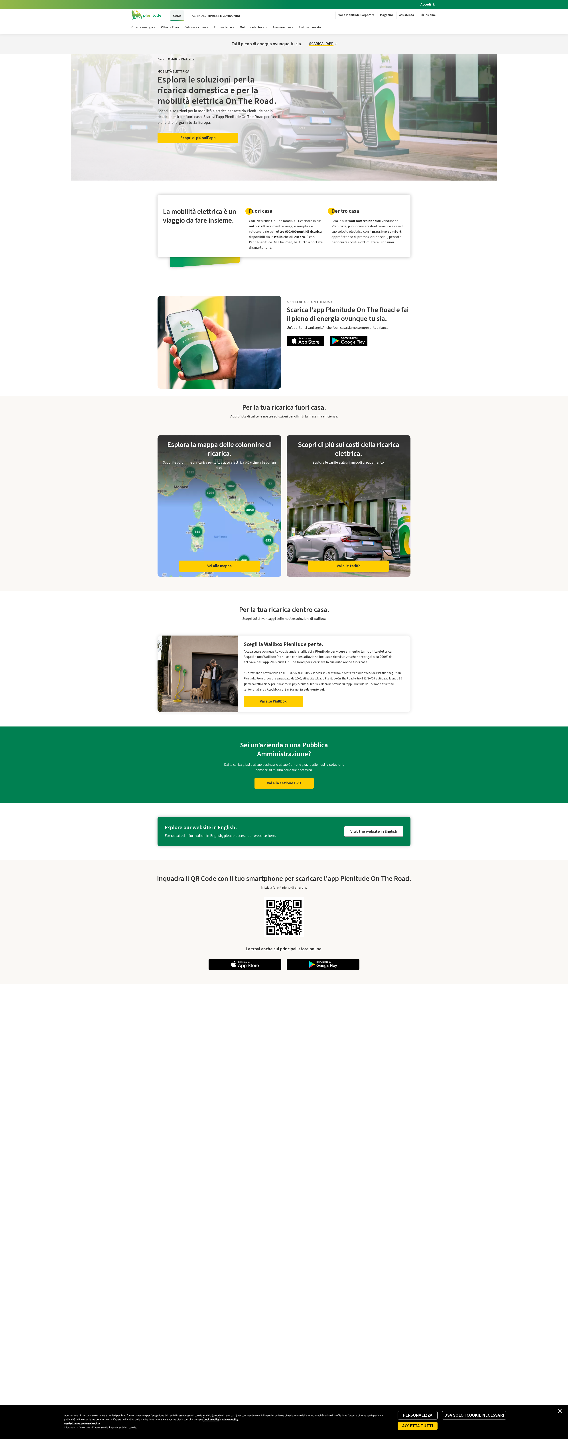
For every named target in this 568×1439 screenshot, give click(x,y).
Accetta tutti (417, 1426)
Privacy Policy (230, 1419)
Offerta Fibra (170, 27)
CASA (177, 15)
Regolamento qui (312, 689)
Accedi (425, 4)
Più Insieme (428, 15)
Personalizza (417, 1415)
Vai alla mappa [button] (219, 566)
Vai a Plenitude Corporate (356, 15)
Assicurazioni (281, 27)
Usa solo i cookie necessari (474, 1415)
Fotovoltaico (223, 27)
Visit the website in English (373, 831)
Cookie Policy (211, 1419)
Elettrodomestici (311, 27)
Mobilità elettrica (252, 27)
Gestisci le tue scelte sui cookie (82, 1423)
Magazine (387, 15)
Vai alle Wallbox (273, 701)
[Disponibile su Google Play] (348, 342)
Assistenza (406, 15)
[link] (161, 59)
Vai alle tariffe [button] (349, 566)
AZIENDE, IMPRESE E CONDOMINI (216, 15)
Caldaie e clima (195, 27)
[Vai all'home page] (146, 15)
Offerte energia (142, 27)
